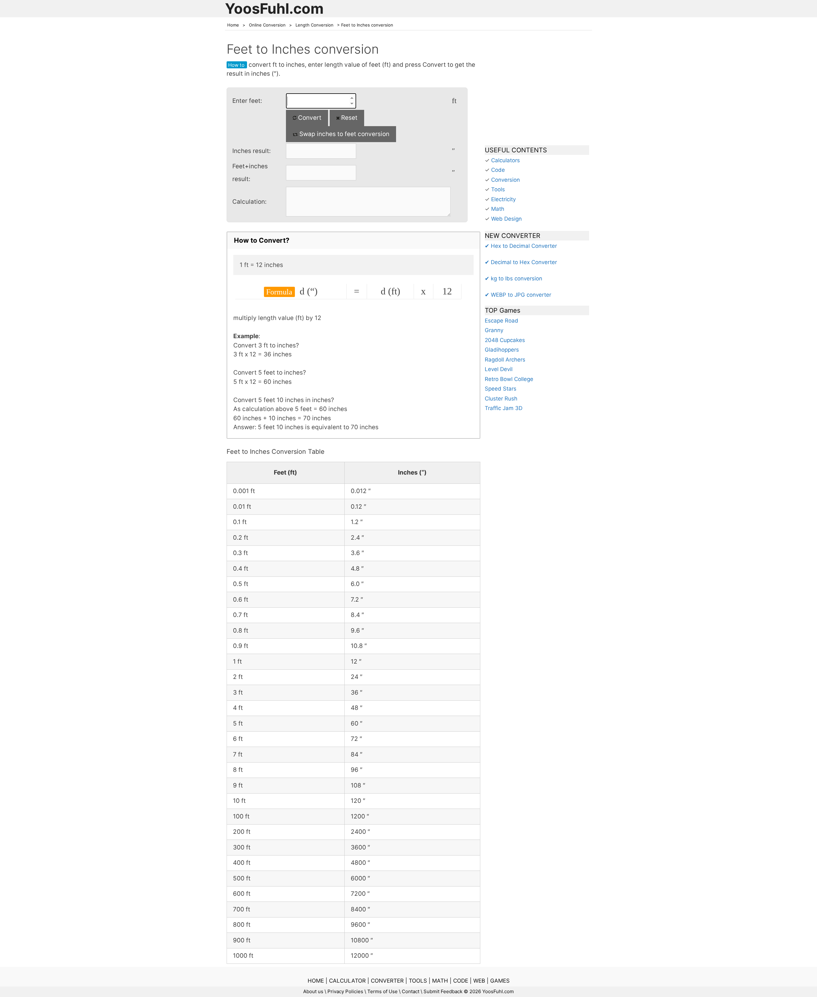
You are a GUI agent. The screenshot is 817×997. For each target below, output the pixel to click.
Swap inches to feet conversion (343, 134)
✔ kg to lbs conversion (513, 278)
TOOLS (418, 981)
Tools (498, 189)
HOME (316, 981)
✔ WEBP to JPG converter (518, 295)
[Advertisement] (537, 91)
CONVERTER (387, 981)
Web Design (506, 219)
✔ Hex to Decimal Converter (521, 246)
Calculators (505, 160)
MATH (440, 981)
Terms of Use (382, 991)
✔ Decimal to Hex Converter (521, 262)
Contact (410, 991)
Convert (308, 117)
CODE (460, 981)
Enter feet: (247, 100)
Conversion (505, 180)
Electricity (503, 199)
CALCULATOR (347, 981)
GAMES (500, 981)
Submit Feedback (442, 991)
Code (498, 170)
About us (313, 991)
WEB (479, 981)
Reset (348, 117)
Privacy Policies (345, 991)
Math (497, 209)
